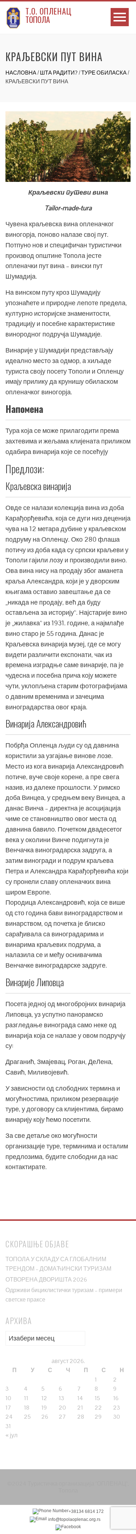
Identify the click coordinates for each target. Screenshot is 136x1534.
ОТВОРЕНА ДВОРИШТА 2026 (46, 1279)
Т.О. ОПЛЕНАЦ (48, 11)
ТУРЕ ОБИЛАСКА (104, 72)
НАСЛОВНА (20, 72)
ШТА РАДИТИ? (59, 72)
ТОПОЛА (37, 19)
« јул (11, 1435)
